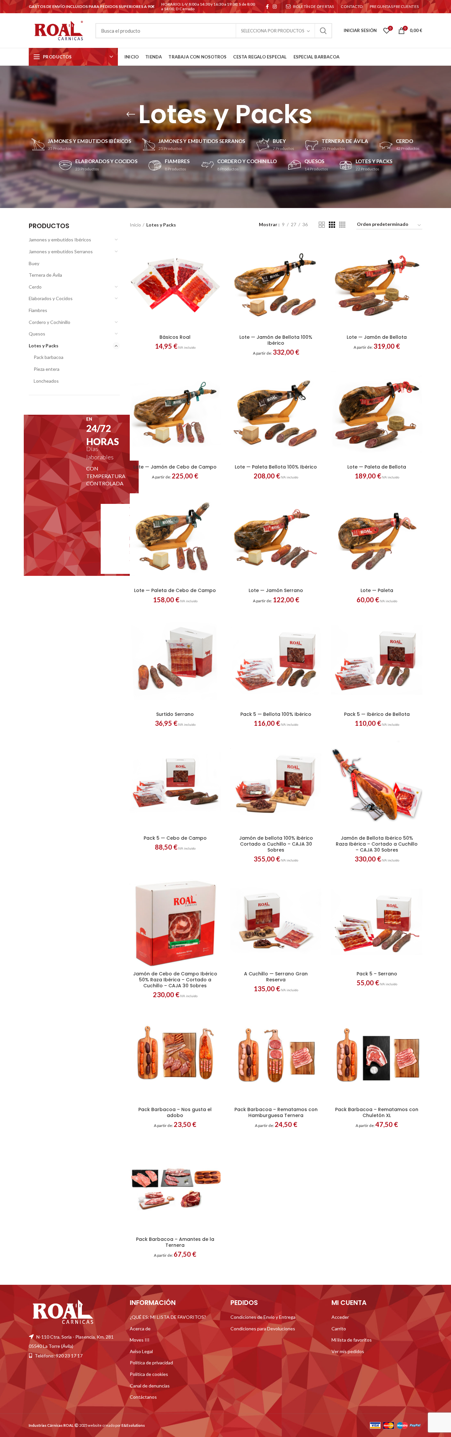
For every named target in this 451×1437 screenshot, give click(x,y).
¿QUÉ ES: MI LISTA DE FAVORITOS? (168, 1317)
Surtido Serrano (175, 714)
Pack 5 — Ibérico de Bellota (377, 714)
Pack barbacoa (48, 357)
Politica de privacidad (151, 1362)
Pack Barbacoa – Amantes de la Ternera (175, 1242)
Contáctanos (143, 1397)
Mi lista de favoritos (351, 1340)
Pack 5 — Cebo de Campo (175, 838)
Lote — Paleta (377, 590)
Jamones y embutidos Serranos (61, 251)
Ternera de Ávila (45, 275)
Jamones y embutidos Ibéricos (60, 239)
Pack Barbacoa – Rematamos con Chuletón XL (376, 1112)
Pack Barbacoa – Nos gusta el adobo (175, 1112)
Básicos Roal (175, 337)
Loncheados (46, 381)
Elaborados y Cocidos (51, 298)
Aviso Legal (141, 1351)
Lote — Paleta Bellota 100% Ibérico (276, 467)
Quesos (37, 333)
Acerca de (140, 1328)
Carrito (338, 1328)
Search (323, 30)
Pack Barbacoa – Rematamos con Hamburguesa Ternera (276, 1112)
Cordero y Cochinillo (49, 322)
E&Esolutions (133, 1425)
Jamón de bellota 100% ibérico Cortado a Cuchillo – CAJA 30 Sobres (276, 844)
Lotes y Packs (43, 345)
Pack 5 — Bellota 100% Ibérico (275, 714)
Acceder (340, 1317)
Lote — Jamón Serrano (276, 590)
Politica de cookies (149, 1374)
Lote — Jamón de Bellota (377, 337)
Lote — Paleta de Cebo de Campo (175, 590)
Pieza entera (46, 369)
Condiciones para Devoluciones (262, 1328)
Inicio (135, 225)
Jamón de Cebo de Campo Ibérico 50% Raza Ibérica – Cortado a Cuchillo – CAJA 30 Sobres (175, 980)
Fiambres (38, 310)
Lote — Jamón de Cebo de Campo (175, 467)
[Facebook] (267, 6)
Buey (34, 263)
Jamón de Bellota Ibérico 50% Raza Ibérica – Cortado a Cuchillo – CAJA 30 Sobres (377, 844)
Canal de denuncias (150, 1385)
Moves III (140, 1340)
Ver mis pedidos (347, 1351)
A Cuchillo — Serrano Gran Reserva (276, 977)
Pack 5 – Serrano (377, 974)
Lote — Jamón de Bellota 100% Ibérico (275, 340)
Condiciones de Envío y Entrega (262, 1317)
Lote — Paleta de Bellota (376, 467)
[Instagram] (275, 6)
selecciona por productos (272, 30)
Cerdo (35, 287)
